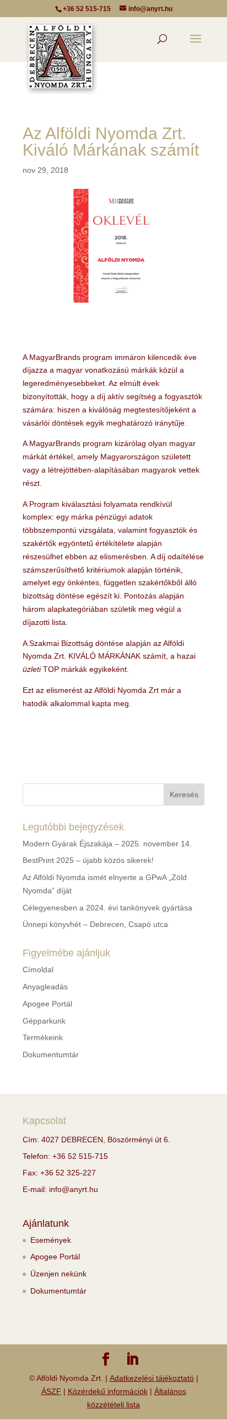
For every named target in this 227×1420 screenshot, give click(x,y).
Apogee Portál (47, 1003)
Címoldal (38, 969)
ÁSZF (51, 1391)
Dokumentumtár (51, 1054)
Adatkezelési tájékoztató (152, 1378)
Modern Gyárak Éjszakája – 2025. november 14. (107, 843)
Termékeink (43, 1037)
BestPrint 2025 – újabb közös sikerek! (88, 860)
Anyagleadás (45, 986)
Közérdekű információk (108, 1391)
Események (50, 1240)
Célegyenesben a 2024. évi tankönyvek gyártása (107, 907)
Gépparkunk (44, 1020)
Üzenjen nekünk (58, 1273)
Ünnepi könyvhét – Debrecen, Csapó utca (95, 924)
